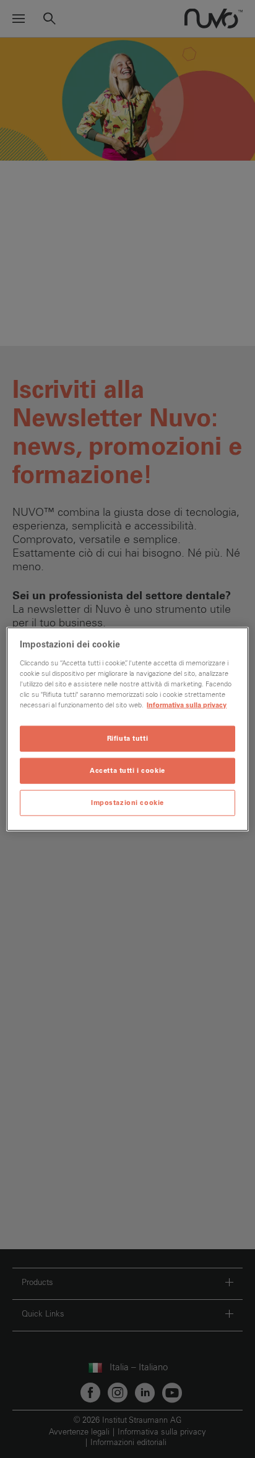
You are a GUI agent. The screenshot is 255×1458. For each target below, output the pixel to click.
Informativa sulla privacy (187, 705)
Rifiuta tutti (127, 738)
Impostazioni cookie (127, 802)
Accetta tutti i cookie (127, 770)
